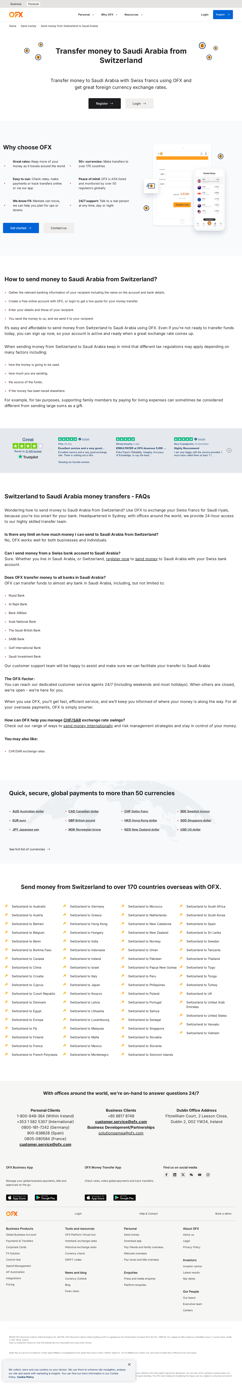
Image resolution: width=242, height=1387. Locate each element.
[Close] (129, 1364)
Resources (131, 14)
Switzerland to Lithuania (87, 1011)
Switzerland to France (27, 1046)
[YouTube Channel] (200, 1175)
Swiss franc (136, 811)
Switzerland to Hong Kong (88, 924)
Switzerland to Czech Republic (33, 993)
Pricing (10, 1284)
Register (220, 14)
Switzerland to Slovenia (145, 1046)
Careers (188, 1310)
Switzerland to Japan (85, 985)
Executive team (192, 1304)
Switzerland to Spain (201, 924)
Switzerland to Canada (28, 959)
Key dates (189, 1278)
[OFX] (16, 14)
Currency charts (75, 1253)
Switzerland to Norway (144, 941)
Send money (28, 25)
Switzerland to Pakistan (144, 959)
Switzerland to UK (199, 993)
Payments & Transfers (19, 1240)
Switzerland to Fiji (24, 1028)
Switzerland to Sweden (202, 941)
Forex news (72, 1291)
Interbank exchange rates (81, 1240)
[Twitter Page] (183, 1175)
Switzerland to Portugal (144, 1002)
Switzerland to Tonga (201, 976)
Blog (68, 1284)
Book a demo (223, 1213)
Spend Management (18, 1265)
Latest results (191, 1272)
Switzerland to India (84, 941)
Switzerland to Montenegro (89, 1055)
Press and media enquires (139, 1278)
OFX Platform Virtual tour (80, 1234)
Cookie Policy (25, 1376)
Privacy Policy (191, 1247)
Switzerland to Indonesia (87, 950)
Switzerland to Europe (27, 1020)
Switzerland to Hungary (86, 932)
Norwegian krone (84, 829)
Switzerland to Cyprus (27, 985)
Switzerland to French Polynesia (34, 1055)
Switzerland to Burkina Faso (31, 950)
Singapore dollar (195, 820)
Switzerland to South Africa (205, 906)
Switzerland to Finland (27, 1037)
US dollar (194, 829)
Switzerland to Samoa (143, 1011)
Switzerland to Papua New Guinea (152, 967)
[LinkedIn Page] (175, 1175)
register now (117, 559)
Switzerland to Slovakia (145, 1037)
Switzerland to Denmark (29, 1002)
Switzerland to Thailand (203, 959)
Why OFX (107, 14)
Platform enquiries (135, 1284)
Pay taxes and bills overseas (141, 1259)
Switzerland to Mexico (86, 1046)
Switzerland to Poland (143, 993)
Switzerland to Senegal (144, 1020)
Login (78, 1213)
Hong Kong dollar (140, 820)
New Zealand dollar (145, 829)
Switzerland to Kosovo (86, 993)
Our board (189, 1297)
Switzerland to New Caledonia (149, 924)
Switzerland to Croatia (27, 976)
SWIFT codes (73, 1259)
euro (22, 820)
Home (12, 25)
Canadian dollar (83, 811)
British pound (81, 820)
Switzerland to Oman (143, 950)
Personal (33, 3)
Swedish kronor (195, 811)
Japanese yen (25, 829)
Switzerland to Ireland (85, 959)
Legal (186, 1240)
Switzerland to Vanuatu (202, 1024)
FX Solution (13, 1253)
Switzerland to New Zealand (148, 932)
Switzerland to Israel (84, 967)
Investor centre (192, 1266)
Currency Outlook (76, 1278)
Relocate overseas (135, 1253)
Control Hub (13, 1259)
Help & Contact (148, 1213)
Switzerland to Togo (200, 967)
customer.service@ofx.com (45, 1144)
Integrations (13, 1278)
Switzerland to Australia (28, 906)
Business (16, 3)
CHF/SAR (72, 720)
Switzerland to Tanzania (203, 950)
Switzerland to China (26, 967)
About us (188, 1234)
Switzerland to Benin (26, 941)
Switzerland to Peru (142, 976)
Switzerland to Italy (83, 976)
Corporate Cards (16, 1247)
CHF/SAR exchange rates (27, 751)
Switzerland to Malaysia (87, 1028)
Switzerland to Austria (27, 915)
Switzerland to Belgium (28, 932)
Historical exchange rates (80, 1247)
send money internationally (88, 726)
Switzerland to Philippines (146, 985)
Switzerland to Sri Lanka (203, 932)
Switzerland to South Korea (205, 915)
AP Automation (15, 1271)
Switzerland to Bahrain (28, 924)
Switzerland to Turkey (201, 985)
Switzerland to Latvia (85, 1002)
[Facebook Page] (166, 1175)
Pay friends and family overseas (143, 1247)
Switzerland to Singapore (146, 1028)
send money (146, 559)
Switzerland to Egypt (26, 1011)
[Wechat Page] (191, 1175)
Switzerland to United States (206, 1015)
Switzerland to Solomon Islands (150, 1055)
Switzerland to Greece (86, 915)
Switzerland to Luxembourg (89, 1020)
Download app (132, 1240)
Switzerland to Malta (84, 1037)
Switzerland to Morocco (145, 906)
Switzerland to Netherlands (147, 915)
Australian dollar (28, 811)
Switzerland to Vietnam (202, 1033)
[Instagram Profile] (208, 1175)
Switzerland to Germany (87, 906)
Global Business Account (21, 1234)
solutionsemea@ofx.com (121, 1133)
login (72, 301)
